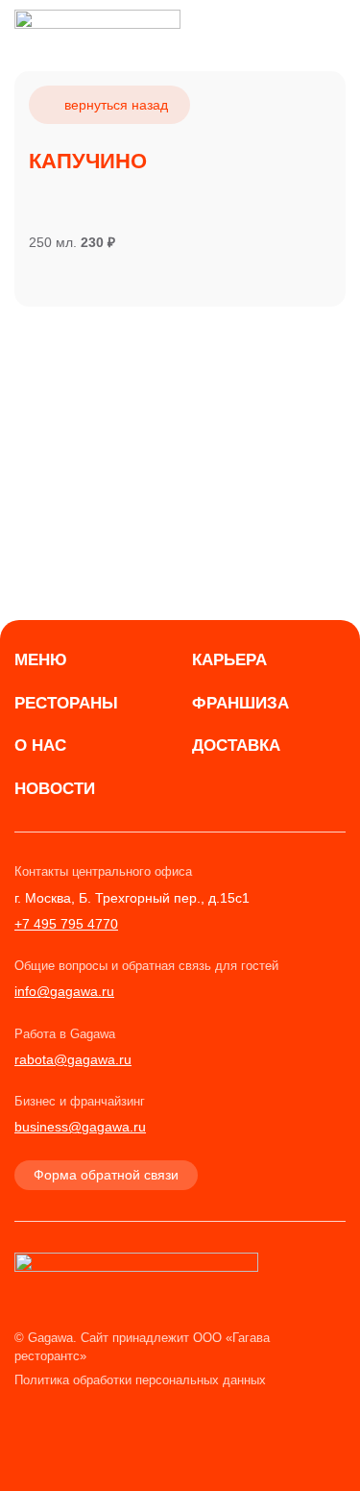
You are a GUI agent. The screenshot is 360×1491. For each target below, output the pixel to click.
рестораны (66, 703)
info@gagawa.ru (64, 991)
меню (40, 660)
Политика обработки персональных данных (140, 1380)
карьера (229, 660)
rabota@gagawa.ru (73, 1059)
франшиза (240, 703)
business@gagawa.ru (80, 1126)
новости (54, 789)
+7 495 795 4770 (66, 924)
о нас (40, 745)
